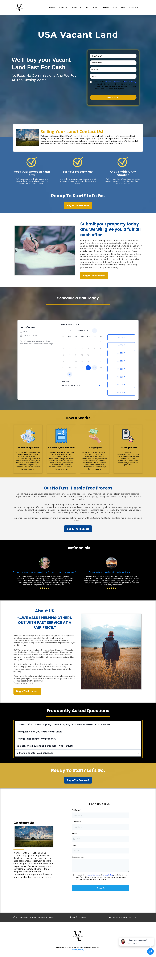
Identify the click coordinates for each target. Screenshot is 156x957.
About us (63, 7)
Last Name (76, 822)
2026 (85, 330)
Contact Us (76, 7)
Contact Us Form (78, 857)
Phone (74, 845)
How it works (134, 7)
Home (52, 7)
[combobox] (81, 385)
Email (74, 833)
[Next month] (94, 330)
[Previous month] (70, 330)
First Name (76, 810)
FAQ (115, 7)
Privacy (81, 949)
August (80, 330)
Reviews (105, 7)
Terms (74, 949)
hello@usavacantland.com (124, 917)
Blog (123, 7)
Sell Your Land (91, 7)
